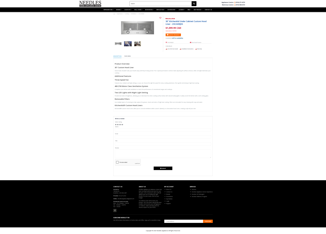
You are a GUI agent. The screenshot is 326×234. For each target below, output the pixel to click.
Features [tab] (127, 56)
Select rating (118, 122)
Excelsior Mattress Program (199, 196)
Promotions (169, 196)
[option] (137, 28)
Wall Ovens (137, 9)
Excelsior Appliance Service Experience (202, 192)
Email (116, 134)
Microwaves (149, 9)
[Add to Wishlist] (160, 18)
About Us (168, 189)
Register (168, 203)
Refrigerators (108, 9)
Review (117, 148)
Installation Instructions (187, 49)
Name (116, 126)
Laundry (181, 9)
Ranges (118, 9)
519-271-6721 (122, 196)
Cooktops (127, 9)
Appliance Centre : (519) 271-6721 (233, 2)
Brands (168, 194)
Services (194, 189)
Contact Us (208, 9)
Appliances (120, 14)
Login (167, 201)
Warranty (199, 49)
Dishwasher (171, 9)
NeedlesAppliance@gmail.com (126, 198)
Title (116, 141)
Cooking (127, 14)
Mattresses (197, 9)
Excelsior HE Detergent (198, 194)
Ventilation (160, 9)
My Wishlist (169, 199)
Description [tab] (117, 56)
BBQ (189, 9)
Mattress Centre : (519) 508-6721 (233, 5)
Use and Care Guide (173, 49)
